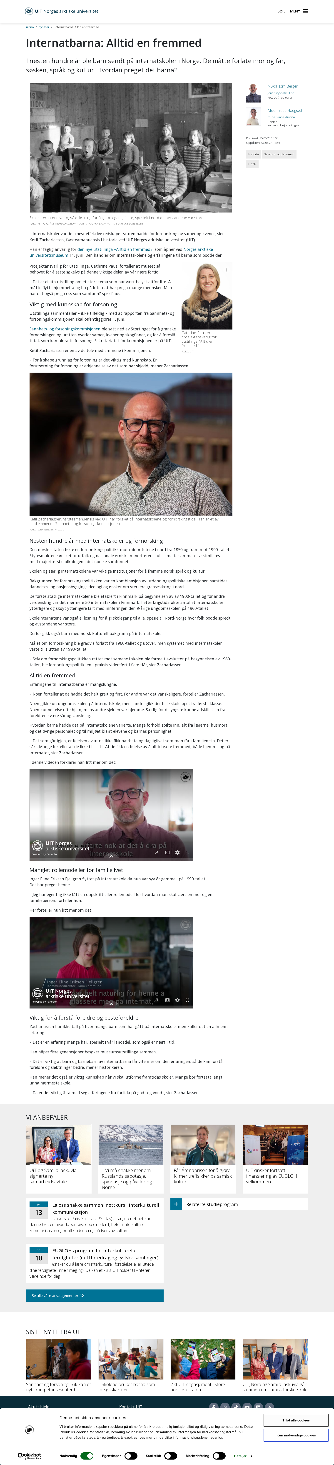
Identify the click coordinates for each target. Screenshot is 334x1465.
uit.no (30, 27)
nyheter (44, 27)
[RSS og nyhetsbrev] (269, 1407)
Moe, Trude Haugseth (285, 110)
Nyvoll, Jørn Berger (283, 86)
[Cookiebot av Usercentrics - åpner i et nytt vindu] (29, 1456)
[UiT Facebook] (214, 1407)
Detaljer (240, 1456)
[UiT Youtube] (247, 1407)
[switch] (131, 1456)
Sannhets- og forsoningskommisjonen (65, 329)
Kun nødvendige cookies (296, 1435)
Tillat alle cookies (296, 1420)
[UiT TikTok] (236, 1407)
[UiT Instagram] (225, 1407)
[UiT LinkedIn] (258, 1407)
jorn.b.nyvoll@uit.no (281, 93)
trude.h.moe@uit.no (281, 117)
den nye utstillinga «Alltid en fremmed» (114, 249)
